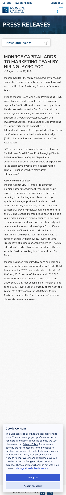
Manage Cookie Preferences (32, 468)
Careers (7, 2)
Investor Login (23, 2)
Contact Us (57, 2)
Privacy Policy (30, 444)
